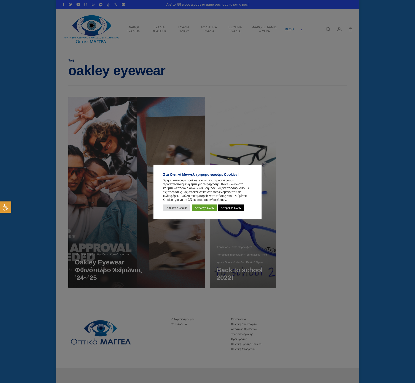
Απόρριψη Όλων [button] (231, 207)
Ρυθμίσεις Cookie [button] (176, 207)
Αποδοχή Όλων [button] (204, 207)
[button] (5, 207)
